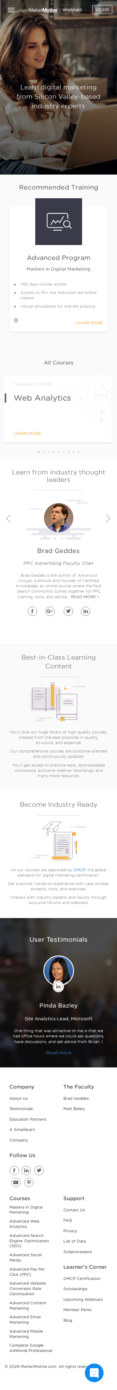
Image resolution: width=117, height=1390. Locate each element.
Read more (58, 1052)
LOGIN (102, 9)
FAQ (67, 1220)
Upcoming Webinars (83, 1299)
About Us (18, 1098)
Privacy (70, 1231)
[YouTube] (16, 1183)
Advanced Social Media (25, 1258)
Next (108, 519)
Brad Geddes (76, 1098)
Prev (8, 519)
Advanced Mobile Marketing (26, 1334)
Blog (67, 1320)
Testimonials (21, 1108)
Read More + (85, 596)
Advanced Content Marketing (27, 1306)
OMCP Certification (81, 1278)
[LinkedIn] (27, 1171)
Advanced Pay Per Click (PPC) (27, 1272)
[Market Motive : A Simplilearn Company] (55, 10)
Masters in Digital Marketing (25, 1210)
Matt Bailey (74, 1108)
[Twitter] (39, 1171)
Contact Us (74, 1210)
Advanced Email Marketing (25, 1320)
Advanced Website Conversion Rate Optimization (27, 1288)
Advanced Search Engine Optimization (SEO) (29, 1240)
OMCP (79, 870)
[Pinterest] (29, 1183)
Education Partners (27, 1119)
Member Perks (77, 1309)
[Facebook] (15, 1171)
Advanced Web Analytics (24, 1224)
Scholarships (75, 1289)
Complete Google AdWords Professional (30, 1348)
